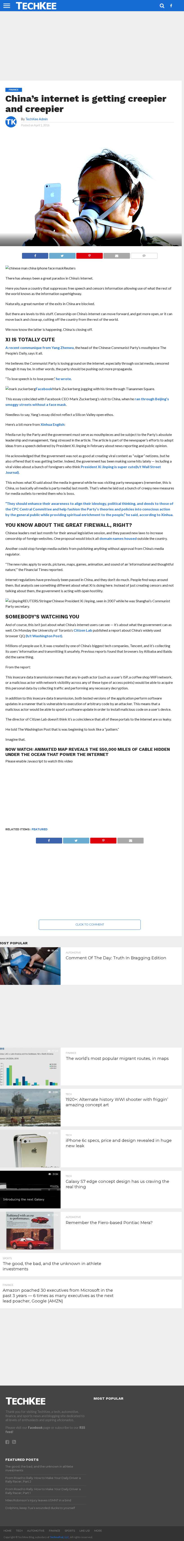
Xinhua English (52, 424)
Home (7, 1530)
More (98, 1530)
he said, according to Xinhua (149, 514)
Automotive (35, 1530)
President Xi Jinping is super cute (108, 467)
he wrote (63, 379)
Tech (19, 1530)
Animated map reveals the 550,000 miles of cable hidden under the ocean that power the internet (87, 752)
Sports (70, 1530)
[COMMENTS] (144, 254)
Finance (54, 1530)
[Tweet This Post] (62, 254)
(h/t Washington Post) (44, 636)
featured (40, 829)
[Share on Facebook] (35, 254)
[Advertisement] (90, 795)
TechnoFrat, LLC (59, 1537)
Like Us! (84, 1530)
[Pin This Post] (89, 254)
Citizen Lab (83, 630)
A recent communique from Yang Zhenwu (39, 347)
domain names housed (118, 538)
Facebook (44, 389)
